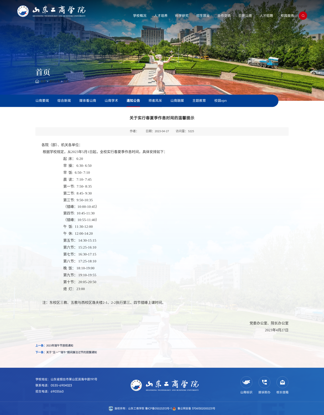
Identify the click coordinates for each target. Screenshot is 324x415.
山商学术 (111, 100)
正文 (66, 81)
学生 (231, 6)
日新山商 (245, 15)
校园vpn (220, 100)
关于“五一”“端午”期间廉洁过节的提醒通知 (71, 352)
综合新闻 (64, 100)
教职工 (243, 6)
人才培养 (161, 15)
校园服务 (287, 15)
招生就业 (203, 15)
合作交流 (224, 15)
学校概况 (139, 15)
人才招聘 (266, 15)
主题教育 (199, 100)
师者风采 (155, 100)
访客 (278, 6)
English (302, 6)
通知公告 (54, 81)
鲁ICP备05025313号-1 (158, 408)
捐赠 (289, 6)
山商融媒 (177, 100)
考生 (267, 6)
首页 (43, 81)
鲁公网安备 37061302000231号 (196, 408)
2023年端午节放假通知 (59, 345)
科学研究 (182, 15)
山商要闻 (42, 100)
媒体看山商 (87, 100)
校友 (256, 6)
